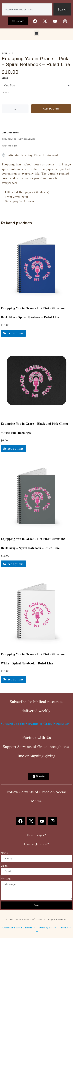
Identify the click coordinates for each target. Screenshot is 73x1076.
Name (4, 853)
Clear (5, 92)
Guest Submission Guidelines (19, 927)
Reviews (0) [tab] (9, 146)
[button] (36, 33)
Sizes (5, 78)
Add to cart (51, 108)
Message (6, 878)
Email (4, 865)
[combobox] (27, 9)
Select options (13, 333)
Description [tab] (10, 132)
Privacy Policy (47, 927)
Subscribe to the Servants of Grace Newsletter (35, 723)
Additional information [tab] (18, 139)
